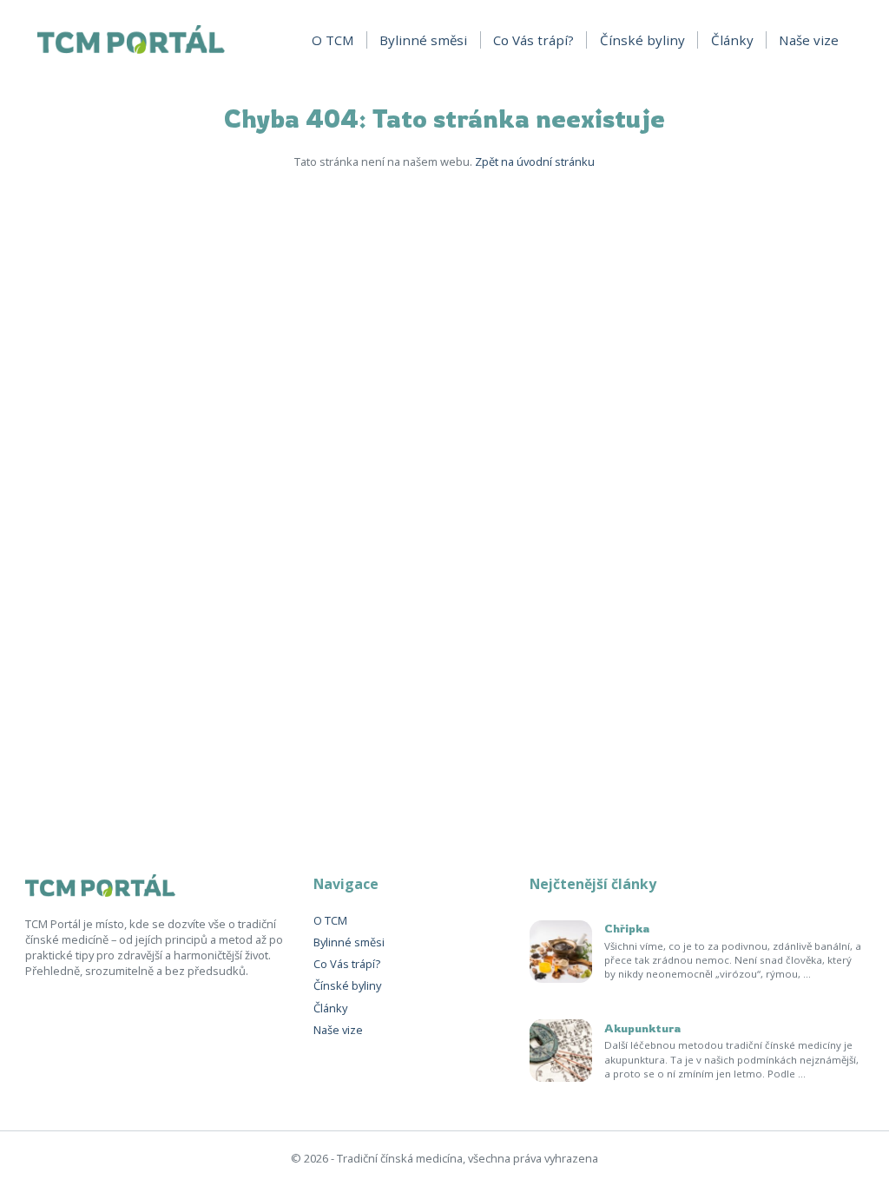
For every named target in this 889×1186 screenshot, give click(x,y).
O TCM (333, 40)
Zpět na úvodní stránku (535, 161)
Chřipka (626, 928)
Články (732, 40)
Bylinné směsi (423, 40)
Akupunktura (642, 1028)
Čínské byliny (642, 40)
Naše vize (809, 40)
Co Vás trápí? (533, 40)
